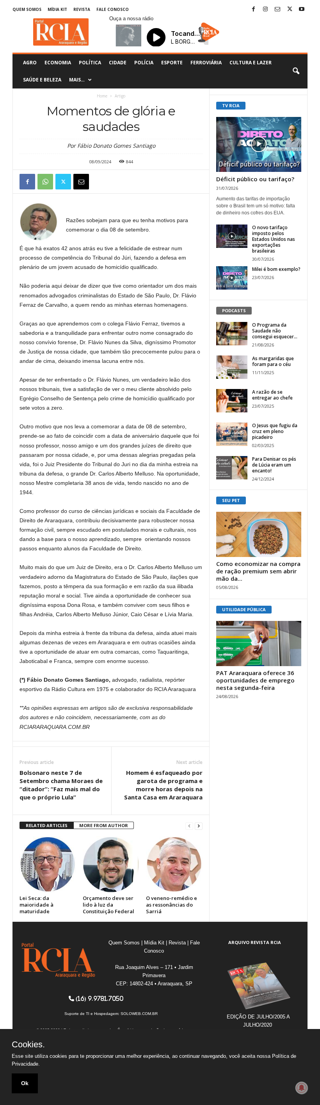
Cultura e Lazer (250, 62)
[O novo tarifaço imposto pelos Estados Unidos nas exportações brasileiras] (231, 236)
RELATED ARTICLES (47, 825)
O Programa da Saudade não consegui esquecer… (274, 331)
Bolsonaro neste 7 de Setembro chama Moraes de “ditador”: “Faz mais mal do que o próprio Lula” (61, 785)
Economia (57, 62)
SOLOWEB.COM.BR (139, 1013)
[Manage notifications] (301, 1088)
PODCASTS (234, 310)
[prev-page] (189, 826)
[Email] (81, 181)
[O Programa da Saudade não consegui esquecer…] (231, 333)
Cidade (117, 62)
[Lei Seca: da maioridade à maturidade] (48, 864)
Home (102, 96)
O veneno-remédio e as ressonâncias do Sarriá (171, 905)
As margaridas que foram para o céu (273, 361)
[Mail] (277, 9)
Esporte (172, 62)
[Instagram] (265, 9)
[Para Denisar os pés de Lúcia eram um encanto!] (231, 467)
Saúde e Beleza (42, 79)
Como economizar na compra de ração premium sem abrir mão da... (258, 571)
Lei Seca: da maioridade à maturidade (36, 905)
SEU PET (231, 500)
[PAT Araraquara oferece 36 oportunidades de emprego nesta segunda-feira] (258, 643)
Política (90, 62)
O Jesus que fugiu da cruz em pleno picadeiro (274, 431)
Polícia (143, 62)
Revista (81, 9)
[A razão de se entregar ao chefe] (231, 400)
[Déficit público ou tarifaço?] (258, 144)
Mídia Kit (57, 9)
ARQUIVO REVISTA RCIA (254, 942)
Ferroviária (206, 62)
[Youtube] (301, 9)
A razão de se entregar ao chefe (272, 395)
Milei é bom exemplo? (276, 269)
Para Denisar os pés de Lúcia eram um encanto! (274, 465)
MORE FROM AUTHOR (103, 825)
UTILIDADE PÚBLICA (244, 609)
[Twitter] (289, 9)
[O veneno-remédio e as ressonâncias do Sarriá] (174, 864)
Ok (24, 1083)
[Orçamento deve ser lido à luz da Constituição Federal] (111, 864)
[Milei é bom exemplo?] (231, 278)
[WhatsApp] (45, 181)
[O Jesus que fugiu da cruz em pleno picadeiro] (231, 434)
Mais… (77, 79)
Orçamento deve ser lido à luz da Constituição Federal (108, 905)
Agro (30, 62)
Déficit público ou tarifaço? (255, 179)
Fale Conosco (112, 9)
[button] (295, 71)
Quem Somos (26, 9)
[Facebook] (253, 9)
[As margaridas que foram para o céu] (231, 367)
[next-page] (199, 826)
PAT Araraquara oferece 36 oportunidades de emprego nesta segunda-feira (255, 680)
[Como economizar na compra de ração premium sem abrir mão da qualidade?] (258, 534)
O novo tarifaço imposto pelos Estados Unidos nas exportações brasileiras (273, 239)
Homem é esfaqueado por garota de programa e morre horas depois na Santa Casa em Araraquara (163, 785)
